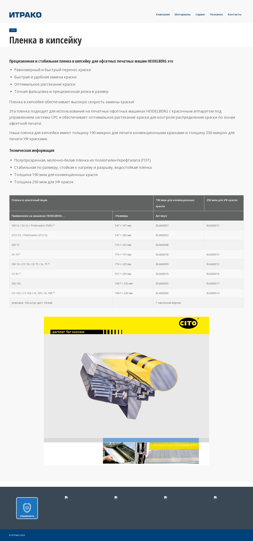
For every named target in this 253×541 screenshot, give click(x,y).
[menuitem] (163, 14)
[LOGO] (38, 14)
